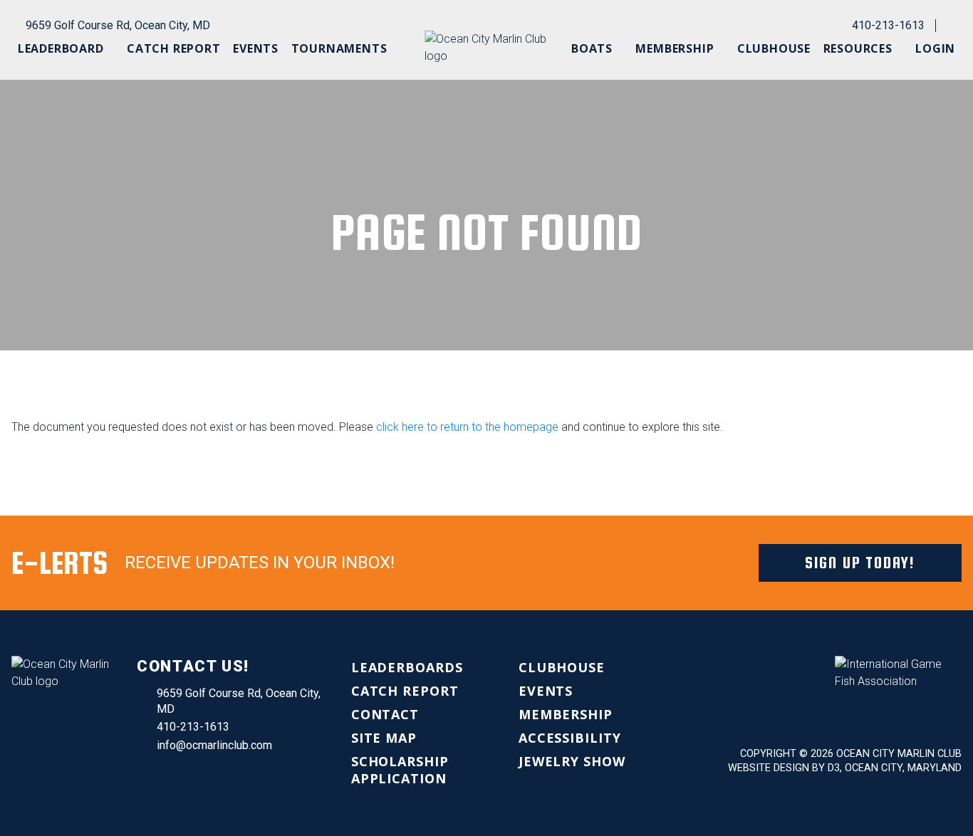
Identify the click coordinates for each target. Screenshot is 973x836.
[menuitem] (66, 48)
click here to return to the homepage (467, 427)
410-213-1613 (888, 25)
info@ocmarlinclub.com (214, 745)
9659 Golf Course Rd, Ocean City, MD (118, 25)
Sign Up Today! (860, 562)
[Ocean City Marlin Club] (486, 47)
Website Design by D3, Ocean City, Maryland (845, 768)
